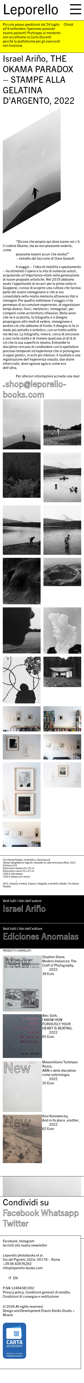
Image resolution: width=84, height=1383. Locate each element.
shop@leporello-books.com (34, 388)
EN (15, 1278)
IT (10, 1278)
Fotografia (42, 883)
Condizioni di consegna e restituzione (31, 1296)
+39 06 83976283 (17, 1263)
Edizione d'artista (18, 883)
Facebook (21, 1212)
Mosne (8, 1314)
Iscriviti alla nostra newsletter (25, 1245)
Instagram (26, 1241)
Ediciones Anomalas (41, 935)
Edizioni (32, 883)
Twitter (15, 1222)
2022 (5, 883)
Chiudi (68, 24)
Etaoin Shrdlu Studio (56, 1310)
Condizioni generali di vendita (47, 1292)
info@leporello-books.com (22, 1267)
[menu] (75, 9)
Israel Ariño (53, 883)
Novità (63, 883)
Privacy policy (13, 1292)
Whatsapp (60, 1212)
